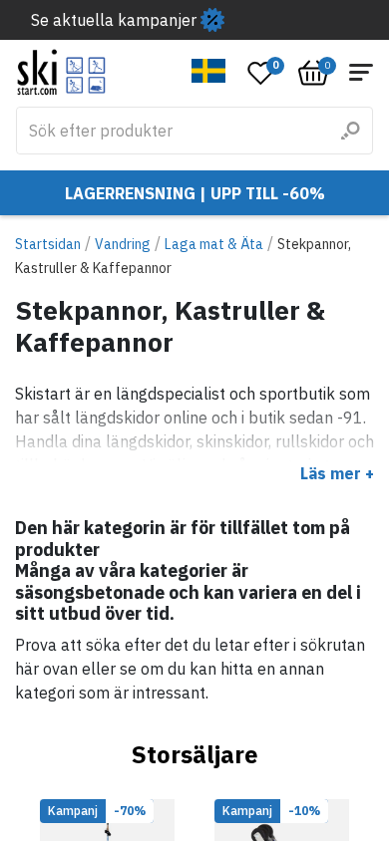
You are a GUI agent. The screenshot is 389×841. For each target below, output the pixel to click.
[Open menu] (361, 72)
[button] (209, 71)
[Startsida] (61, 72)
